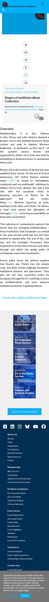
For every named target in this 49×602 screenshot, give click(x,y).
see (10, 202)
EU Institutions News (16, 493)
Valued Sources (14, 457)
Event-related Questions (18, 555)
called (12, 180)
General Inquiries (14, 551)
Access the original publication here (24, 297)
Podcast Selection (15, 504)
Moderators (12, 537)
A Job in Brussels (14, 569)
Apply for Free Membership (25, 411)
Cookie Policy (23, 590)
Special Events (13, 526)
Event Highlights (14, 529)
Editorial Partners (14, 453)
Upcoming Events (15, 519)
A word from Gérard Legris (18, 482)
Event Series (12, 522)
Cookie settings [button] (11, 596)
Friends (10, 460)
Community (12, 475)
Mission (10, 438)
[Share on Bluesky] (25, 60)
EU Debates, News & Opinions (22, 6)
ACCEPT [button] (25, 596)
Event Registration (15, 515)
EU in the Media (14, 497)
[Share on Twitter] (25, 44)
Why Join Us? (13, 471)
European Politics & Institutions (21, 92)
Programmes (12, 446)
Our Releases (13, 449)
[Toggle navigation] (42, 4)
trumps (15, 213)
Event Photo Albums (16, 540)
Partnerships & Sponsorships (20, 558)
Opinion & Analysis (14, 88)
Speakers (11, 533)
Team (9, 442)
